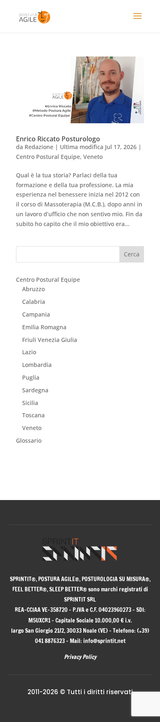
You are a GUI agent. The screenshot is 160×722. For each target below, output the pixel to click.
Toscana (33, 415)
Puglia (30, 377)
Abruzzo (33, 289)
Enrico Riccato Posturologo (58, 138)
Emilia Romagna (44, 327)
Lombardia (37, 365)
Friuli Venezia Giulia (49, 340)
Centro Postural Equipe (48, 157)
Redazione (39, 147)
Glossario (28, 440)
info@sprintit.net (104, 641)
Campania (36, 314)
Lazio (29, 352)
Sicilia (30, 403)
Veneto (93, 157)
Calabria (33, 302)
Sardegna (35, 390)
